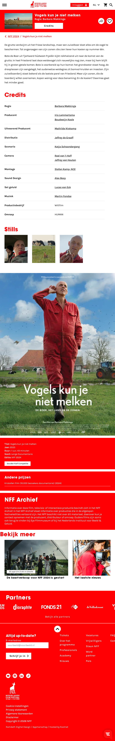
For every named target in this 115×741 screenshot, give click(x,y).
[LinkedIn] (21, 676)
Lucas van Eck (63, 187)
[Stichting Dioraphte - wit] (12, 607)
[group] (36, 561)
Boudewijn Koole (64, 119)
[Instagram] (15, 676)
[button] (102, 561)
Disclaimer (12, 717)
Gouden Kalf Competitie (17, 463)
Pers (88, 661)
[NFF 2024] (5, 36)
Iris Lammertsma (65, 115)
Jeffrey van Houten (65, 160)
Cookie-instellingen (17, 706)
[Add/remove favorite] (110, 21)
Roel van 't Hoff (63, 155)
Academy (65, 655)
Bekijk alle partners (57, 616)
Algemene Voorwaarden (19, 713)
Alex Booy (60, 178)
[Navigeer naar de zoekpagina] (111, 5)
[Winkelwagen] (105, 5)
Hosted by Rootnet (59, 727)
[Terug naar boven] (57, 629)
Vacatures (92, 635)
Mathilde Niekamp (65, 128)
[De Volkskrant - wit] (84, 607)
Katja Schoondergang (67, 146)
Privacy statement (16, 709)
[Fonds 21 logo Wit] (40, 607)
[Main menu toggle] (4, 5)
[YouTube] (8, 676)
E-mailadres (13, 640)
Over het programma (67, 642)
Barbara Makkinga (65, 106)
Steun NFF (92, 646)
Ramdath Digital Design (18, 727)
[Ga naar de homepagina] (38, 5)
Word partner (91, 653)
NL (94, 4)
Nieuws (64, 661)
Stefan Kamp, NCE (65, 169)
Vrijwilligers (94, 640)
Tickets (64, 635)
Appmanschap (40, 727)
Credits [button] (49, 25)
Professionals (68, 650)
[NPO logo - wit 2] (63, 607)
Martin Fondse (63, 196)
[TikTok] (28, 676)
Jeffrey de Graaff (64, 137)
